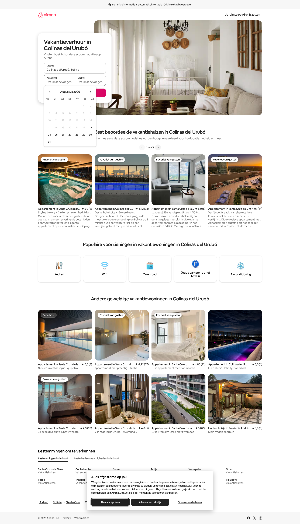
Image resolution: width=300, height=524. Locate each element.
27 (69, 134)
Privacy (67, 518)
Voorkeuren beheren (190, 502)
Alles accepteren (110, 502)
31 (49, 141)
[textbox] (59, 82)
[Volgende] (158, 147)
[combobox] (75, 70)
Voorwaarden (81, 518)
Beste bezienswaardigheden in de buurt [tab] (96, 458)
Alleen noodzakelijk (150, 502)
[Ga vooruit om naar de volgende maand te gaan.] (90, 92)
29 (83, 134)
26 (63, 134)
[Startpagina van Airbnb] (47, 14)
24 (49, 134)
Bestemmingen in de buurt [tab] (53, 458)
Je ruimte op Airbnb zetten (242, 14)
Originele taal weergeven (178, 4)
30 (90, 134)
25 (56, 134)
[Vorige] (142, 147)
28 (76, 134)
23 (90, 127)
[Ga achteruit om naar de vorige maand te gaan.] (50, 92)
